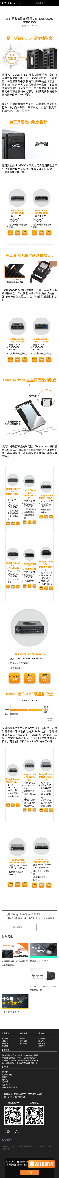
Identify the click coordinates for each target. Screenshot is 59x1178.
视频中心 (5, 1080)
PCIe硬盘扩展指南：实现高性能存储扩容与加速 (20, 1060)
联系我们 (5, 1046)
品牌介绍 (5, 1041)
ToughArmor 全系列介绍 (27, 914)
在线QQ (23, 1038)
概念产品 (41, 1041)
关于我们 (5, 1038)
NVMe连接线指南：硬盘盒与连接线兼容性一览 (19, 1063)
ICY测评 (5, 1072)
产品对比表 (6, 1085)
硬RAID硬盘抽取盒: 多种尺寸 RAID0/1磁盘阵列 (20, 1055)
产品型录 (5, 1082)
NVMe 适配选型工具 (9, 1087)
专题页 (4, 1077)
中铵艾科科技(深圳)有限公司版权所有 (27, 1146)
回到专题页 (17, 927)
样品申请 (23, 1043)
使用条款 (41, 1046)
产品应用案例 (7, 1075)
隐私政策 (41, 1043)
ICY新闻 (41, 1038)
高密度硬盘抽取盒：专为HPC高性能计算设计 (19, 1058)
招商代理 (5, 1043)
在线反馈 (23, 1041)
